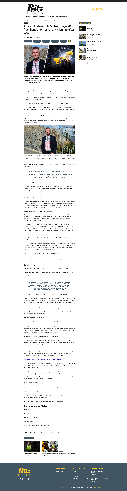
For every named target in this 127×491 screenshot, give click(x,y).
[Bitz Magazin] (35, 9)
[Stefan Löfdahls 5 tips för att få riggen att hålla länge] (82, 36)
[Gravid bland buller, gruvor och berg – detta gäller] (82, 43)
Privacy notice (80, 487)
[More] (69, 41)
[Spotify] (28, 479)
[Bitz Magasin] (25, 37)
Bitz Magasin (29, 37)
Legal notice (73, 487)
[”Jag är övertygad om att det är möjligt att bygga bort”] (50, 446)
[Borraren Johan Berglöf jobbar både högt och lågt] (82, 50)
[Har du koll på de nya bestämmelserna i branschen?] (67, 446)
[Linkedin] (26, 479)
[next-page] (27, 458)
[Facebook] (20, 479)
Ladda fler (90, 63)
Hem (25, 20)
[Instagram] (102, 1)
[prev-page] (25, 458)
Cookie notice (88, 487)
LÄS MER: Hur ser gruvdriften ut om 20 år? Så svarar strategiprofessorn (42, 359)
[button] (101, 17)
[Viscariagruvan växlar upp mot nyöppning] (32, 446)
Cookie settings (96, 487)
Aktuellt (28, 20)
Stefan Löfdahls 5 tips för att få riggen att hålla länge (99, 479)
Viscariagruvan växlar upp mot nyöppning (97, 472)
